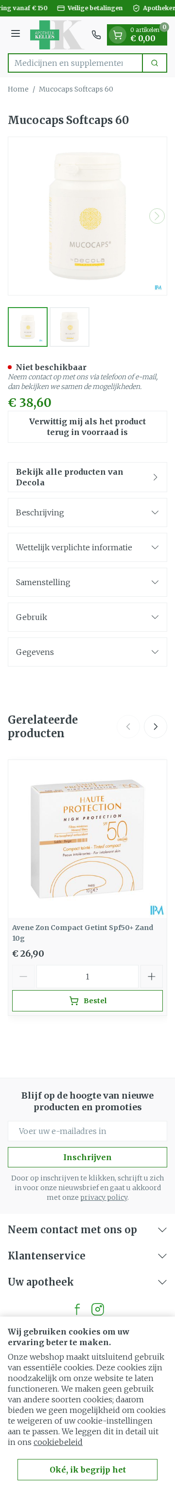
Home (18, 89)
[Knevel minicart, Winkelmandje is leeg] (117, 35)
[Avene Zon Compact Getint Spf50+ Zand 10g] (87, 839)
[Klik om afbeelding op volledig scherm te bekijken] (87, 216)
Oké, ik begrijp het (88, 1469)
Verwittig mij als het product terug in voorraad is (87, 427)
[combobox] (75, 63)
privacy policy (103, 1197)
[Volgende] (157, 216)
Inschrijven (87, 1157)
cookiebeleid (58, 1442)
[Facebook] (77, 1309)
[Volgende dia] (155, 726)
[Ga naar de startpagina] (57, 34)
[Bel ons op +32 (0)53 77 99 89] (96, 35)
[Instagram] (97, 1309)
